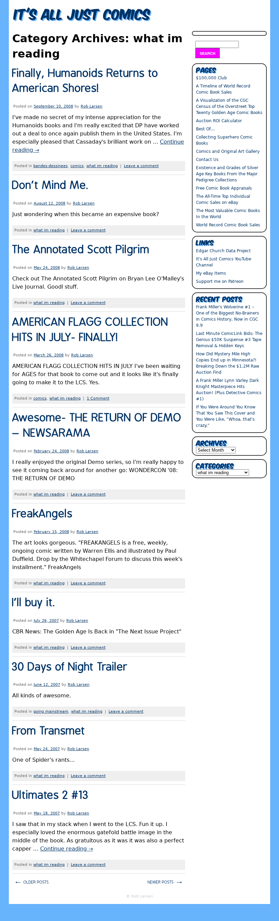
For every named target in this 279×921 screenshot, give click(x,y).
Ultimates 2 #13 (50, 796)
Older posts (31, 881)
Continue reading (66, 848)
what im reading (102, 166)
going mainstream (50, 711)
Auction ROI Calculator (219, 120)
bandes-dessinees (50, 166)
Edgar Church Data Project (223, 250)
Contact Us (207, 159)
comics (77, 166)
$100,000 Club (211, 78)
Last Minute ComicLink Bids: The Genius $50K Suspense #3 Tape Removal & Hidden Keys (229, 339)
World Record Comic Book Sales (228, 225)
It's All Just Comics (82, 13)
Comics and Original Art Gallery (228, 151)
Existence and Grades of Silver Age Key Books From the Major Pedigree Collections (227, 173)
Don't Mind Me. (50, 186)
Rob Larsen (91, 106)
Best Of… (205, 129)
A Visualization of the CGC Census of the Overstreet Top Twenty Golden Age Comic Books (229, 106)
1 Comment (98, 398)
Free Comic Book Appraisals (224, 188)
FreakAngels (42, 514)
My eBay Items (211, 273)
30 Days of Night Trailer (70, 667)
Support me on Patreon (220, 281)
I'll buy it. (33, 603)
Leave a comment (141, 166)
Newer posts (165, 881)
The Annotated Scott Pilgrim (81, 250)
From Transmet (48, 731)
